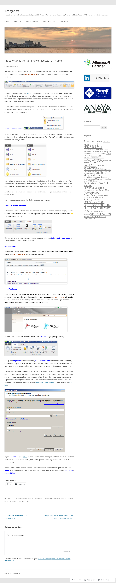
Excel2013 (102, 165)
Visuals (102, 216)
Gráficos (100, 168)
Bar (91, 145)
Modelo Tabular (103, 178)
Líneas (109, 171)
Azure (86, 144)
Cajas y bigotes (98, 149)
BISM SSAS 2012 (93, 147)
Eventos (96, 159)
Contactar (64, 21)
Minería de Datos (93, 175)
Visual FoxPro (100, 214)
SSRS (91, 211)
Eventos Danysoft (106, 160)
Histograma (93, 171)
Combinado (95, 151)
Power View (103, 195)
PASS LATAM (90, 183)
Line (105, 171)
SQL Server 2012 (37, 499)
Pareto (86, 181)
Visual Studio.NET (90, 218)
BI (59, 499)
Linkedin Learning (32, 21)
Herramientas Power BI (103, 170)
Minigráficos (88, 177)
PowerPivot (91, 192)
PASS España (93, 181)
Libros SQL (100, 171)
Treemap (87, 214)
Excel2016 (90, 167)
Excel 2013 (90, 165)
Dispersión (94, 156)
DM (99, 155)
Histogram (87, 171)
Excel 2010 (64, 499)
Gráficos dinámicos (89, 170)
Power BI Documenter (91, 190)
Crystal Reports (89, 154)
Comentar (66, 552)
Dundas (101, 158)
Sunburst (97, 211)
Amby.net (12, 11)
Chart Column (88, 151)
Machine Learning (91, 173)
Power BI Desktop (94, 187)
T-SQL (102, 211)
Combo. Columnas (105, 151)
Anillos (105, 142)
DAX (108, 153)
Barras (94, 145)
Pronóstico (87, 197)
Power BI (102, 183)
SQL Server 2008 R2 (97, 205)
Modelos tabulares (89, 179)
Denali (87, 155)
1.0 (28, 93)
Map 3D (100, 173)
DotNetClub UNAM (91, 157)
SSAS (107, 208)
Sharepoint (98, 197)
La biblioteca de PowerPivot (45, 382)
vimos (25, 457)
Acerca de (17, 21)
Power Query (91, 195)
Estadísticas (87, 160)
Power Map (104, 190)
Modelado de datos (100, 177)
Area (108, 142)
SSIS (86, 211)
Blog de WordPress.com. (13, 573)
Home (6, 21)
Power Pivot (27, 499)
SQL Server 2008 (94, 202)
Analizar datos (93, 141)
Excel (86, 162)
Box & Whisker (88, 149)
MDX (105, 173)
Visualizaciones (91, 216)
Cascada (106, 149)
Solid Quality (91, 199)
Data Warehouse (100, 153)
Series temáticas (49, 21)
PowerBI (88, 185)
